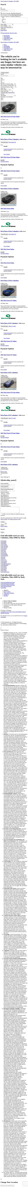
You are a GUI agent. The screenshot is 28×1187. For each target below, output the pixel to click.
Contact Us (6, 594)
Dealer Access (7, 39)
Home (5, 44)
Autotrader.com (4, 611)
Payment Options (5, 161)
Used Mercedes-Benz (6, 563)
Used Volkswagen (5, 572)
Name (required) (4, 483)
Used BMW (3, 542)
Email (8, 493)
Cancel (2, 522)
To (2, 20)
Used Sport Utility (5, 585)
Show (2, 98)
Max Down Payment (5, 13)
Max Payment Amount (6, 14)
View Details (7, 154)
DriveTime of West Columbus (10, 139)
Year (2, 78)
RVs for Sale (6, 613)
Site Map (6, 595)
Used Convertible (5, 582)
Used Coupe (12, 582)
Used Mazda (4, 562)
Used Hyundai (4, 554)
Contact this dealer (8, 149)
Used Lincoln (4, 561)
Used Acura (3, 540)
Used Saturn (3, 569)
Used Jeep (3, 557)
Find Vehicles (7, 37)
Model (2, 26)
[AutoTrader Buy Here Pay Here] (9, 33)
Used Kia (3, 558)
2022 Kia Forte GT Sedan (9, 300)
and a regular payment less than (8, 500)
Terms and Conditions (9, 593)
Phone (7, 489)
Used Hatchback (4, 583)
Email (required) (4, 486)
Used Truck (12, 585)
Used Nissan (4, 566)
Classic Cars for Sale (13, 611)
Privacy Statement (8, 602)
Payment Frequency (5, 16)
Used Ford (3, 550)
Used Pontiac (4, 567)
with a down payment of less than (8, 497)
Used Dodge (4, 549)
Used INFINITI (4, 555)
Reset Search (4, 30)
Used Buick (3, 543)
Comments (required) (6, 506)
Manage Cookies (8, 607)
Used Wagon (8, 586)
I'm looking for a (4, 495)
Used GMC (3, 551)
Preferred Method (5, 492)
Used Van (3, 586)
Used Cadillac (4, 544)
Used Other (3, 587)
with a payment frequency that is (8, 503)
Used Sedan (11, 583)
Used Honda (4, 553)
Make (2, 24)
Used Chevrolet (4, 546)
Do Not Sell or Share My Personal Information (15, 603)
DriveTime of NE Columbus (9, 323)
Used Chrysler (4, 547)
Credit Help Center (8, 38)
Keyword (3, 9)
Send (2, 524)
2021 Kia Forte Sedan (7, 208)
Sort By (2, 94)
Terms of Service (14, 519)
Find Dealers (7, 35)
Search (2, 74)
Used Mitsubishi (4, 565)
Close (2, 532)
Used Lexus (3, 559)
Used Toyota (4, 570)
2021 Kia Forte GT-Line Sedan (10, 116)
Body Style (3, 27)
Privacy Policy (4, 519)
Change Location (4, 72)
